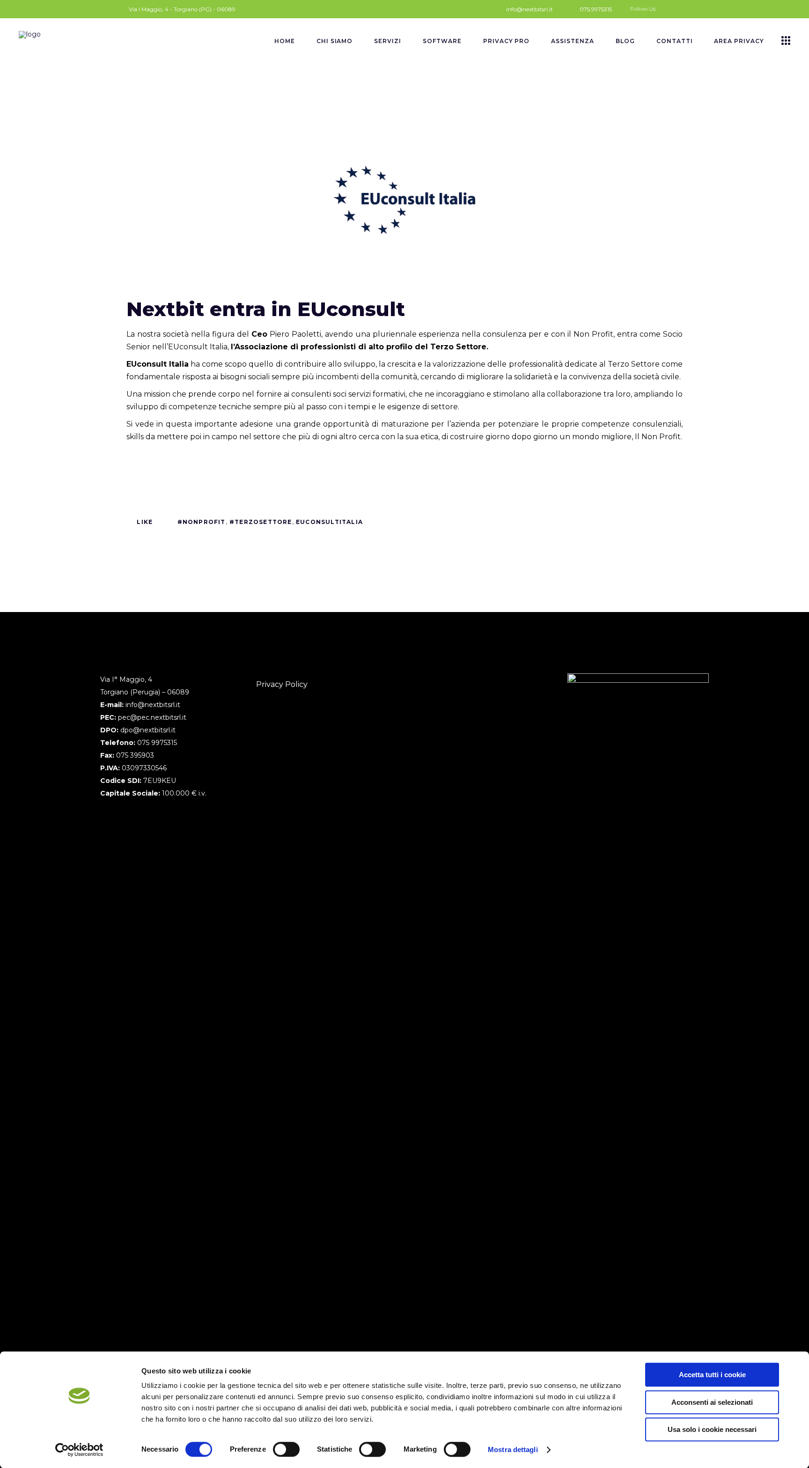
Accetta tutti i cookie (712, 1375)
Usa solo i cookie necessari (712, 1429)
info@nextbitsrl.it (152, 705)
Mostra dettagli (513, 1449)
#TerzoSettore (260, 521)
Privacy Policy (282, 684)
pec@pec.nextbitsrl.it (152, 717)
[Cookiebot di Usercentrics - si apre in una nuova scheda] (79, 1450)
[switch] (286, 1449)
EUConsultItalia (329, 521)
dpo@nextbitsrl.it (148, 730)
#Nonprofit (201, 521)
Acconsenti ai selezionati (712, 1402)
